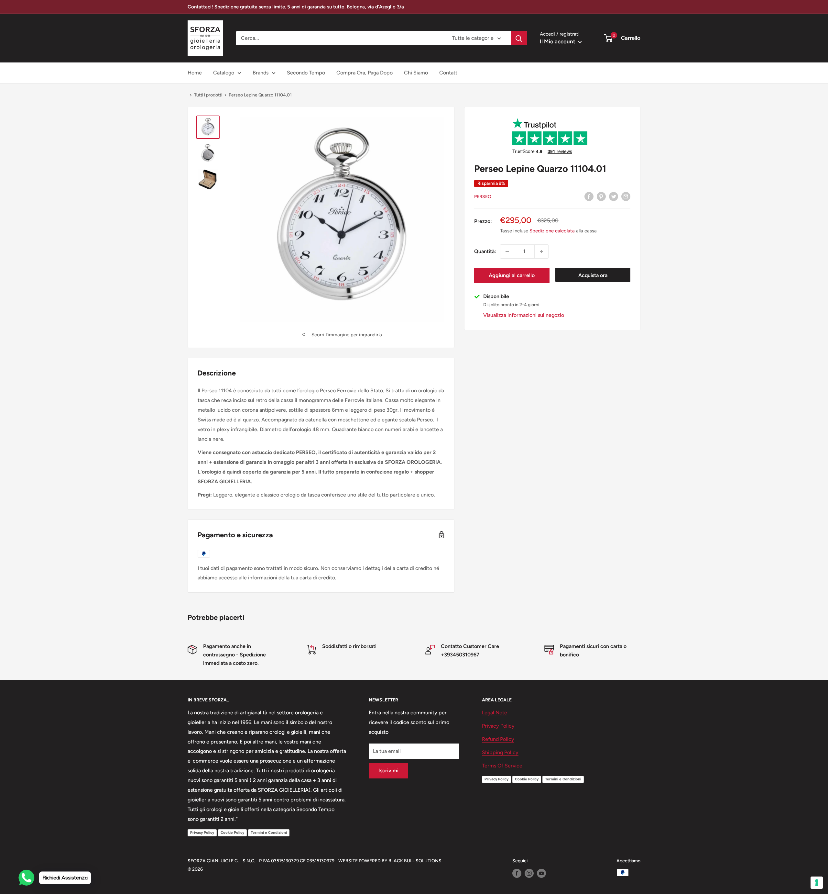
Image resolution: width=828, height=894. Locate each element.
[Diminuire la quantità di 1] (507, 251)
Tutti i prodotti (208, 95)
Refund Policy (498, 739)
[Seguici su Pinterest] (601, 196)
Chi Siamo (416, 73)
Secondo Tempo (306, 73)
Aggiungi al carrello (512, 275)
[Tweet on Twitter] (613, 196)
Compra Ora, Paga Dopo (364, 73)
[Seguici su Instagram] (529, 873)
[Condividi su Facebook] (589, 196)
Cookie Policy (232, 832)
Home (195, 73)
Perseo (482, 196)
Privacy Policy (202, 832)
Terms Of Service (502, 766)
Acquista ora (592, 275)
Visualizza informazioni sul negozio (523, 315)
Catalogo (223, 73)
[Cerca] (519, 38)
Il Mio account (558, 41)
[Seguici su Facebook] (516, 873)
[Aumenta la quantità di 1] (541, 251)
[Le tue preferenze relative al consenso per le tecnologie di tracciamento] (817, 883)
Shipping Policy (500, 752)
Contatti (449, 73)
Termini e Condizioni (269, 832)
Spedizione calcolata (552, 231)
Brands (260, 73)
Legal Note (494, 713)
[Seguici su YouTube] (541, 873)
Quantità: (485, 251)
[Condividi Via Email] (625, 196)
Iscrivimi (388, 770)
